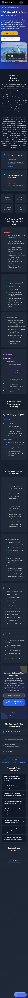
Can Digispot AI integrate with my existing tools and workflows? (13, 838)
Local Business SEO (22, 762)
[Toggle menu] (25, 2)
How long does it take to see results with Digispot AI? (11, 821)
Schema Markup (15, 759)
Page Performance (7, 759)
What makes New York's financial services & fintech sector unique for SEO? (13, 778)
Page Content (22, 759)
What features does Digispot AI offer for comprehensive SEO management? (12, 830)
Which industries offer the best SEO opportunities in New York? (13, 794)
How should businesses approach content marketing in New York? (13, 802)
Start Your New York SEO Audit (15, 702)
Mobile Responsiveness (6, 762)
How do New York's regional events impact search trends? (12, 787)
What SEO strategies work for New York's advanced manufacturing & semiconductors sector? (13, 812)
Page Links (14, 762)
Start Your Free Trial (8, 33)
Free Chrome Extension (11, 38)
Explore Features (15, 695)
